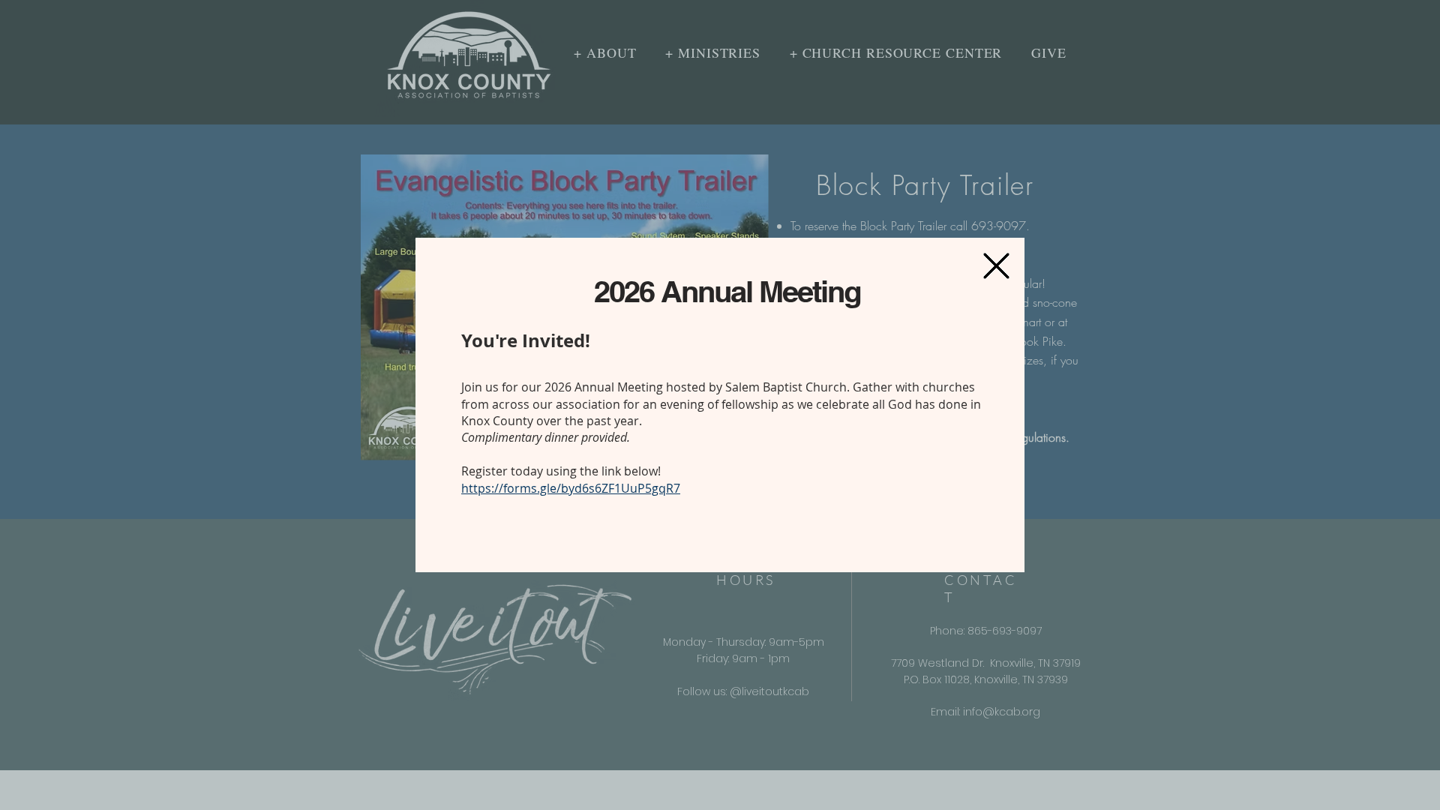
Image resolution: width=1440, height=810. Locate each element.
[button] (996, 266)
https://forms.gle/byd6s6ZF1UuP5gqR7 (570, 488)
